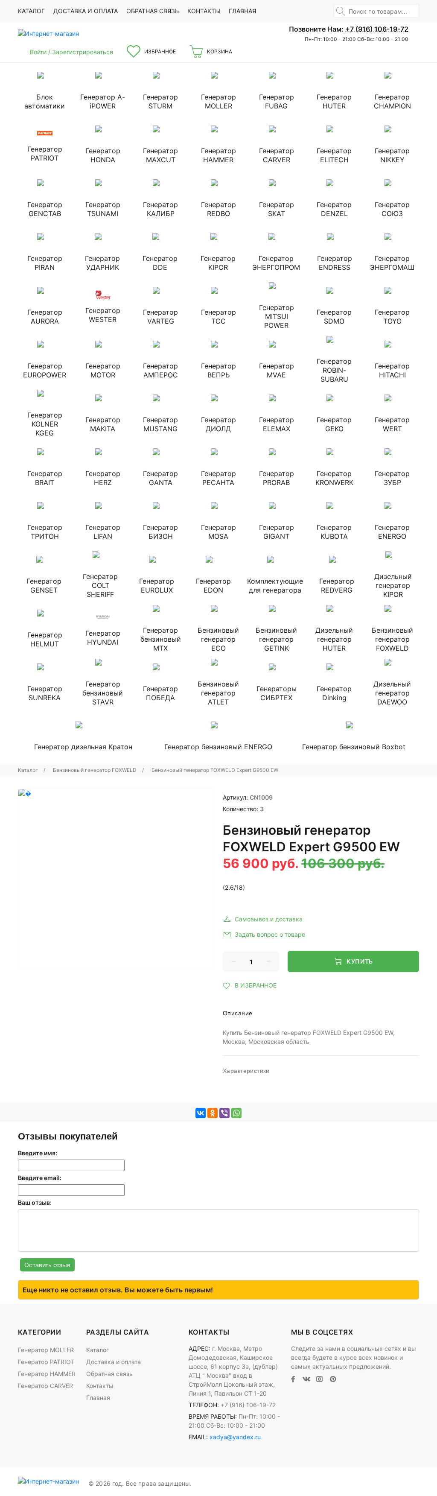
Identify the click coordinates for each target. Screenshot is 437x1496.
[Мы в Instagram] (319, 1379)
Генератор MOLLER (46, 1349)
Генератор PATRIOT (46, 1361)
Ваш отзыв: (35, 1202)
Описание (237, 1013)
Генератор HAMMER (47, 1373)
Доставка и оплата (85, 11)
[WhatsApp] (236, 1113)
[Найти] (340, 11)
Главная (242, 11)
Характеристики (246, 1070)
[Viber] (224, 1113)
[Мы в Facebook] (293, 1379)
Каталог (31, 11)
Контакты (203, 11)
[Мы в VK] (306, 1379)
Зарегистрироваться (82, 52)
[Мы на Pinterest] (332, 1379)
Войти (39, 52)
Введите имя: (37, 1153)
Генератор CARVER (45, 1385)
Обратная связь (152, 11)
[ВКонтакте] (200, 1113)
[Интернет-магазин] (50, 33)
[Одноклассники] (212, 1113)
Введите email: (39, 1177)
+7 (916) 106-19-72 (376, 29)
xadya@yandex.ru (235, 1436)
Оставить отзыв (47, 1264)
